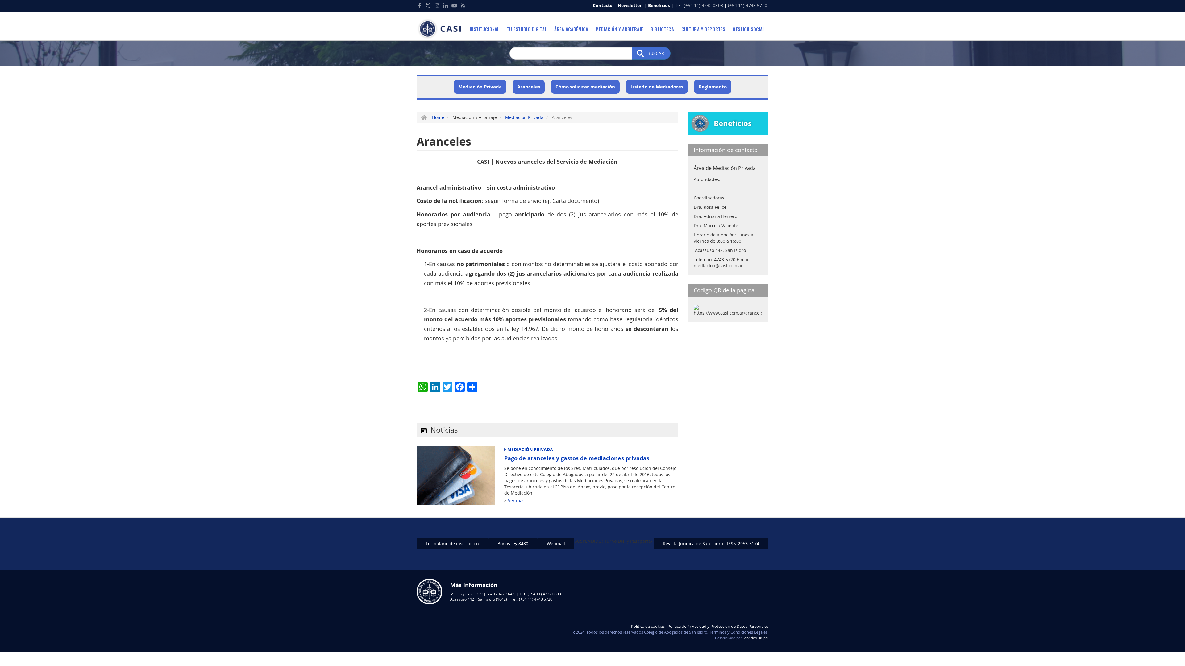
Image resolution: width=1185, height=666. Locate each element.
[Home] (441, 29)
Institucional (484, 29)
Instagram (437, 5)
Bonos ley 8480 (512, 543)
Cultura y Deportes (703, 29)
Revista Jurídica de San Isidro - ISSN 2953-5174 (711, 543)
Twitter (428, 5)
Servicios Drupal (755, 637)
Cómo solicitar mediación (585, 87)
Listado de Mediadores (656, 87)
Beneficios (659, 5)
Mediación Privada (480, 87)
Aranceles (528, 87)
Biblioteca (662, 29)
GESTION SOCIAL (749, 29)
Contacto (603, 5)
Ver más (516, 501)
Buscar (655, 53)
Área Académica (571, 29)
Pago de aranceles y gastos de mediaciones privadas (576, 458)
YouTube (454, 5)
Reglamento (713, 87)
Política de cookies (648, 626)
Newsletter (630, 5)
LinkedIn (446, 5)
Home (438, 117)
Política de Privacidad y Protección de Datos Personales (717, 626)
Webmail (556, 543)
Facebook (420, 5)
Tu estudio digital (527, 29)
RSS (463, 5)
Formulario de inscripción (452, 543)
